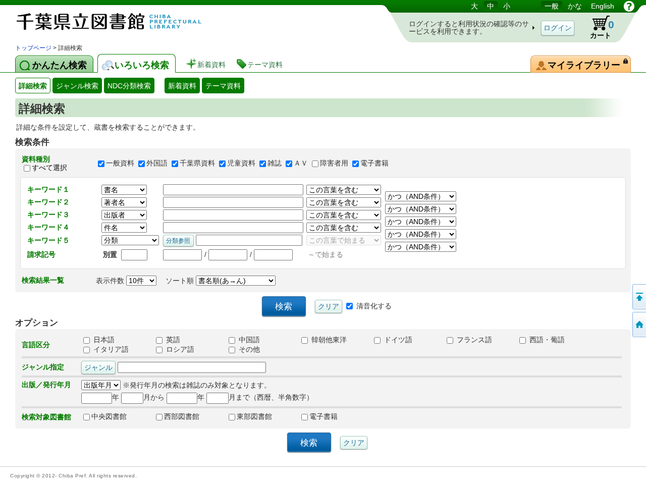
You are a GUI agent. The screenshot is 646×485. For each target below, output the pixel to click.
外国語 (157, 163)
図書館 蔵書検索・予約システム (121, 21)
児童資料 (241, 163)
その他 (248, 349)
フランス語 (473, 340)
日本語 (103, 340)
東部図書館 (254, 416)
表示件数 (111, 281)
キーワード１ (48, 189)
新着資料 (182, 86)
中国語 (248, 340)
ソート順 (181, 281)
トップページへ (638, 324)
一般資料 (120, 163)
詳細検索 (33, 86)
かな (575, 6)
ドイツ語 (397, 340)
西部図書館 (181, 416)
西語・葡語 (546, 340)
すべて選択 (49, 168)
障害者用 (334, 163)
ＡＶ (301, 163)
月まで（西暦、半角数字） (271, 397)
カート (597, 27)
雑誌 (274, 163)
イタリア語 (110, 349)
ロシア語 (179, 349)
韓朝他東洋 (328, 340)
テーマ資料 (223, 86)
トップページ (33, 47)
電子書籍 (374, 163)
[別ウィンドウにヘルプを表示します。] (629, 6)
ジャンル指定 (43, 367)
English (602, 6)
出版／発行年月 (46, 385)
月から (154, 397)
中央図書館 (109, 416)
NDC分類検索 (129, 86)
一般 (552, 6)
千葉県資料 (197, 163)
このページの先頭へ (638, 296)
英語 (172, 340)
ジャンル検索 (77, 86)
